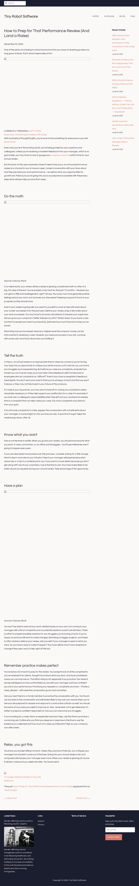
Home (96, 16)
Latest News (9, 816)
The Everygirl (10, 790)
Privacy (41, 825)
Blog (122, 16)
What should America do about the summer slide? (122, 84)
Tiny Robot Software (77, 880)
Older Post (12, 798)
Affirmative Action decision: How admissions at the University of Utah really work (123, 42)
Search (41, 821)
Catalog (109, 16)
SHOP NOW (10, 142)
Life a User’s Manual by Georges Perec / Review (123, 142)
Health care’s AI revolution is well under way (123, 125)
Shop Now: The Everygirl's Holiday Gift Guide (25, 135)
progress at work (59, 155)
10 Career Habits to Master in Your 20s (22, 777)
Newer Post (81, 798)
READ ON (9, 781)
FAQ (133, 16)
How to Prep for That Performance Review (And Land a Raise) (42, 786)
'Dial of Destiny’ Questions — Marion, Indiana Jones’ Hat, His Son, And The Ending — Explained (123, 104)
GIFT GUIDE (35, 131)
